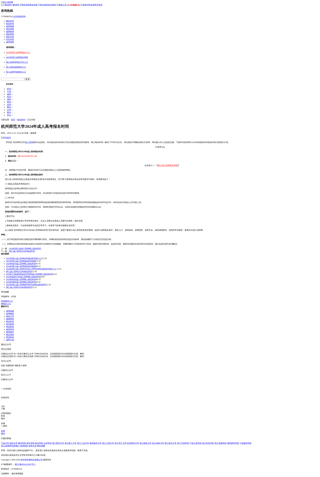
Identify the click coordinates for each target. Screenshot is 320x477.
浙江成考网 (6, 446)
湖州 (9, 99)
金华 (9, 105)
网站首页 (10, 21)
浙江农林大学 (158, 443)
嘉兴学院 (39, 443)
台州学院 (48, 443)
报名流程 (10, 335)
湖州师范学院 (233, 443)
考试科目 (10, 327)
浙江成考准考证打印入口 (17, 62)
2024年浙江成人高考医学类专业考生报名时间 (26, 285)
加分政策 (10, 324)
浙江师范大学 (58, 443)
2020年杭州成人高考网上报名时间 (21, 279)
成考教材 (10, 314)
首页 (13, 120)
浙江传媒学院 (220, 443)
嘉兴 (9, 102)
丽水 (9, 112)
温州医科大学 (96, 443)
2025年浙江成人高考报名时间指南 (21, 261)
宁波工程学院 (196, 443)
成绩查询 (10, 31)
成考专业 (32, 446)
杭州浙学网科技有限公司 (32, 460)
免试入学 (10, 316)
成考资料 (10, 42)
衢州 (9, 107)
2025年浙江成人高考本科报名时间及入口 (24, 258)
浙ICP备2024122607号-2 (24, 464)
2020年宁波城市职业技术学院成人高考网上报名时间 (29, 274)
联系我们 (16, 446)
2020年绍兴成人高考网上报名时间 (21, 264)
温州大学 (14, 443)
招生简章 (10, 29)
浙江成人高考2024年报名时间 (22, 251)
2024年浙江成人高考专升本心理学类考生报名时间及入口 (31, 269)
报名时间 (10, 24)
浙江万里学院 (183, 443)
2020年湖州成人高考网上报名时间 (21, 282)
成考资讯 (10, 329)
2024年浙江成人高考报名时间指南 (21, 266)
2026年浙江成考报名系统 (17, 57)
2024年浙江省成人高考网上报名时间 (25, 248)
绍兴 (9, 97)
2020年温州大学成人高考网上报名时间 (23, 277)
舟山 (9, 115)
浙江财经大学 (146, 443)
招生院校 (10, 34)
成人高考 (29, 142)
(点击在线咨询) (19, 16)
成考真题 (10, 311)
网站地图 (41, 446)
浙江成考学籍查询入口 (16, 72)
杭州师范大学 (133, 443)
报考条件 (10, 332)
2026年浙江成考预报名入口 (18, 52)
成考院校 (24, 446)
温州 (9, 94)
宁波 (9, 91)
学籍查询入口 (7, 301)
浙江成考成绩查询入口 (16, 67)
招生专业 (10, 37)
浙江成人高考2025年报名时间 (19, 271)
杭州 (9, 89)
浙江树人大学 (70, 443)
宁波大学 (5, 443)
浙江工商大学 (108, 443)
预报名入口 (6, 304)
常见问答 (10, 39)
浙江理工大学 (120, 443)
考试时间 (10, 337)
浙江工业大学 (83, 443)
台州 (9, 110)
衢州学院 (22, 443)
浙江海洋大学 (170, 443)
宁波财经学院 (246, 443)
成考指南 (10, 26)
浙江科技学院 (208, 443)
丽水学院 (30, 443)
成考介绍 (10, 340)
